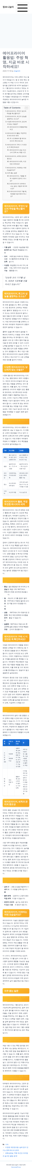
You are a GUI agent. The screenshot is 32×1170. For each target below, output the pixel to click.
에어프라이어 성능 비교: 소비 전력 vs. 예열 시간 (18, 151)
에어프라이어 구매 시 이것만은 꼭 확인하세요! (17, 146)
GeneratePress (16, 1167)
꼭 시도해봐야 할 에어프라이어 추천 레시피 (18, 139)
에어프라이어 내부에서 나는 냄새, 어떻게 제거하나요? (18, 186)
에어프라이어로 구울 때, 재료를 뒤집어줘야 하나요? (18, 193)
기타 (6, 1144)
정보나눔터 (8, 7)
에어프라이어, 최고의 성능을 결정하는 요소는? (16, 117)
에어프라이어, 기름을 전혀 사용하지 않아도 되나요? (18, 178)
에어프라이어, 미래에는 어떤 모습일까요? (16, 169)
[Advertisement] (16, 31)
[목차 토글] (25, 107)
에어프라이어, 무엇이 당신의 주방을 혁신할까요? (16, 112)
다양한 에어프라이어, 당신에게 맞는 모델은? (17, 123)
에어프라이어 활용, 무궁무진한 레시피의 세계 (17, 134)
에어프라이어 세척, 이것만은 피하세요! (18, 162)
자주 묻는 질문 (12, 173)
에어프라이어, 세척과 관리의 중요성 (16, 157)
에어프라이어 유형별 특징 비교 (18, 128)
